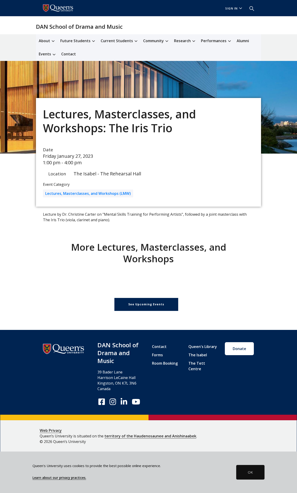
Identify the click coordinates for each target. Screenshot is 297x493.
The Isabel (197, 354)
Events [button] (45, 54)
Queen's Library (202, 346)
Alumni (243, 40)
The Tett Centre (196, 366)
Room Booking (165, 363)
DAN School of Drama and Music (79, 26)
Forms (157, 354)
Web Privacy (51, 430)
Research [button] (183, 40)
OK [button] (250, 472)
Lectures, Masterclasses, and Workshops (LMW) (88, 193)
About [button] (45, 40)
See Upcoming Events (146, 304)
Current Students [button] (117, 40)
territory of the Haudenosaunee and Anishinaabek (150, 436)
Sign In (231, 8)
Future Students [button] (75, 40)
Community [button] (154, 40)
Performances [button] (214, 40)
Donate (239, 348)
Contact (68, 54)
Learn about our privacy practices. (59, 478)
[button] (250, 8)
